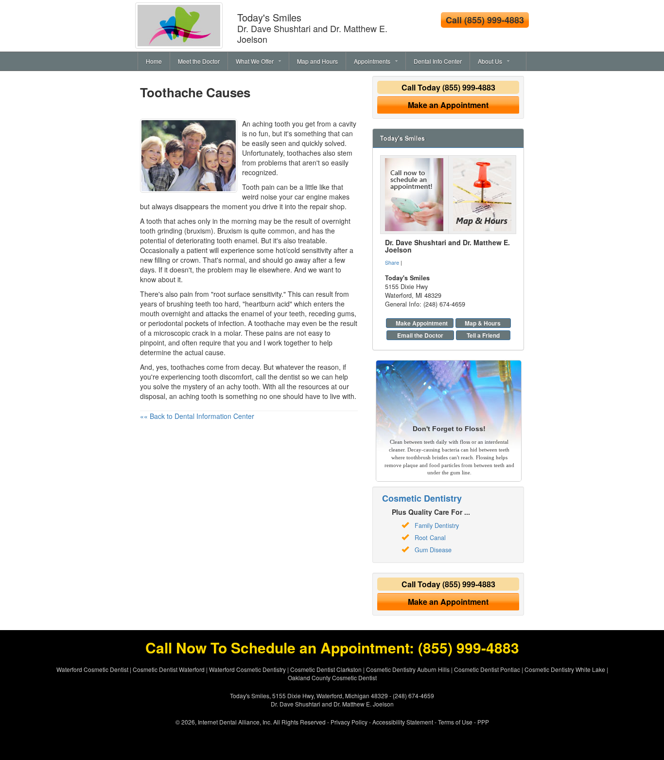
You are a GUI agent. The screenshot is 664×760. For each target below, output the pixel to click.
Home (154, 61)
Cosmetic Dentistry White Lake (564, 669)
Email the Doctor (420, 335)
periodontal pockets (178, 323)
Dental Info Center (438, 61)
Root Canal (430, 537)
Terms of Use (455, 722)
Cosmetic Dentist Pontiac (487, 669)
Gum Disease (433, 549)
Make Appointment (422, 323)
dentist (290, 376)
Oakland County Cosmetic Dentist (332, 677)
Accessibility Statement (402, 722)
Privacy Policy (349, 722)
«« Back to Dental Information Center (197, 416)
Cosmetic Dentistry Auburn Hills (408, 669)
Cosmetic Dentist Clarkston (326, 669)
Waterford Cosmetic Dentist (92, 669)
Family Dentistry (437, 525)
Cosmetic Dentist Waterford (169, 669)
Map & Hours (483, 323)
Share (392, 262)
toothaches (304, 153)
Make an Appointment (448, 104)
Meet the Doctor (199, 61)
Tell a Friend (483, 335)
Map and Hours (317, 61)
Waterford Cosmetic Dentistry (247, 669)
